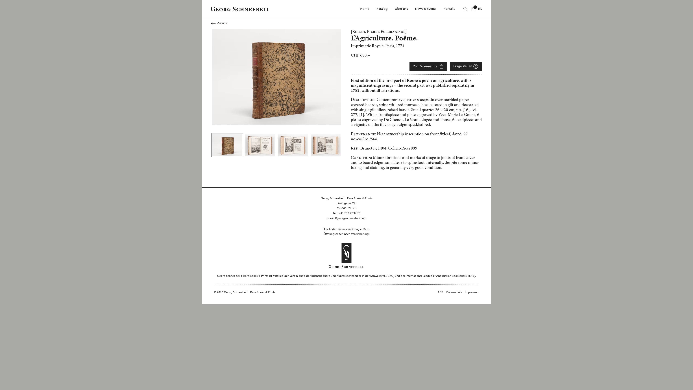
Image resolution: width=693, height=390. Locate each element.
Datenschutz (454, 292)
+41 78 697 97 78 (349, 213)
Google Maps (361, 229)
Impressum (472, 292)
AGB (440, 292)
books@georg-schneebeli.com (346, 218)
